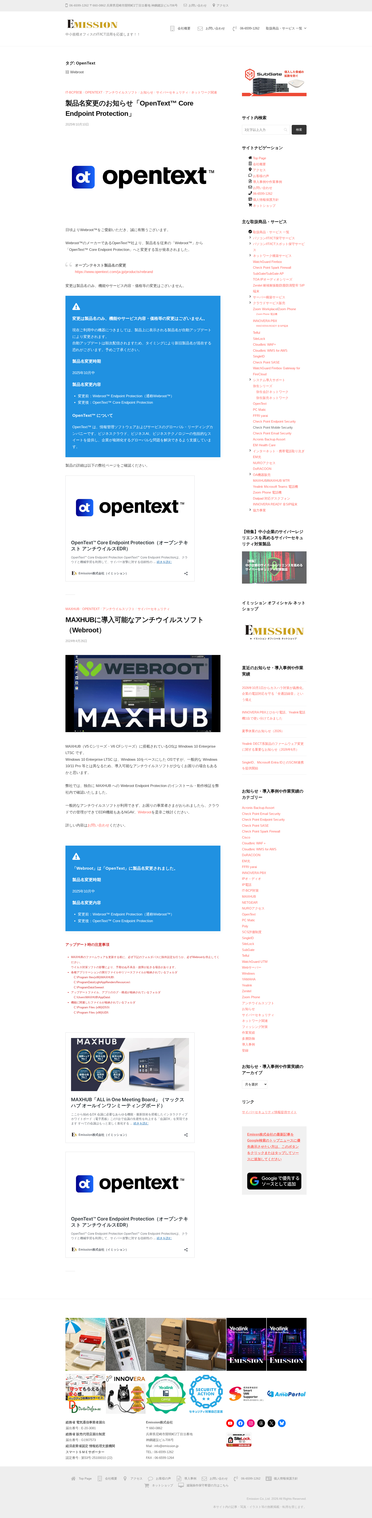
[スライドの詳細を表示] (274, 82)
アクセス (223, 5)
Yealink (247, 985)
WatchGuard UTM (255, 961)
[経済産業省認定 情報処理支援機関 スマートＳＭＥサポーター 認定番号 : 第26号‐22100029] (246, 1394)
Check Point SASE (266, 362)
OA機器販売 (262, 475)
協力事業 (259, 510)
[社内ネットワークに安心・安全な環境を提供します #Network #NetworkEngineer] (126, 1344)
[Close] (361, 1469)
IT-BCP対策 (73, 92)
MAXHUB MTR (279, 480)
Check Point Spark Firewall (272, 267)
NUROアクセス (264, 463)
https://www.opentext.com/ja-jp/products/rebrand (114, 272)
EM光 (257, 457)
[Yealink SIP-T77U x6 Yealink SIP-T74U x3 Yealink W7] (166, 1344)
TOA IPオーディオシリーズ (272, 279)
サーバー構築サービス (269, 297)
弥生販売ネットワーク (272, 398)
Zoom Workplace (265, 309)
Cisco (246, 837)
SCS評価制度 (252, 932)
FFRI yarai (260, 415)
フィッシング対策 (255, 1027)
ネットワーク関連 (204, 92)
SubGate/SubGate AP (268, 273)
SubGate (248, 950)
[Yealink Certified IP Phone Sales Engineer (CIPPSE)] (166, 1394)
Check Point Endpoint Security (274, 421)
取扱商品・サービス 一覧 (284, 28)
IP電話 (246, 884)
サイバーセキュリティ (172, 92)
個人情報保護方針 (266, 199)
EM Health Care (264, 445)
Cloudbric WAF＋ (254, 843)
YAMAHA (249, 979)
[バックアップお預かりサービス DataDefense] (85, 1394)
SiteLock (259, 338)
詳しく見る (322, 1490)
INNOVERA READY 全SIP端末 (272, 326)
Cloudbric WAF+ (264, 344)
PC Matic (259, 409)
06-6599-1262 (249, 28)
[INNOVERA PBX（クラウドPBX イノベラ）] (126, 1394)
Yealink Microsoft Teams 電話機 (275, 486)
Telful (256, 332)
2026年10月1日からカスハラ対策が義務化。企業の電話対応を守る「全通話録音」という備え (274, 693)
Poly (245, 926)
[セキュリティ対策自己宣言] (206, 1394)
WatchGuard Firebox (267, 262)
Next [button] (301, 81)
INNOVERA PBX (265, 321)
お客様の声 (261, 176)
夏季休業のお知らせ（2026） (263, 731)
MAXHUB (72, 609)
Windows (248, 973)
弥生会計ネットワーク (272, 392)
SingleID (259, 356)
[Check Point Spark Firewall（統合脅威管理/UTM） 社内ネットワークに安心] (206, 1344)
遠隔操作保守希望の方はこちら (207, 1485)
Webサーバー (251, 967)
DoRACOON (262, 469)
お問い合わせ (198, 5)
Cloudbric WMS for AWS (270, 350)
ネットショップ (264, 205)
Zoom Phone (287, 309)
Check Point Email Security (272, 433)
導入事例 (248, 1044)
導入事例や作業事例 (267, 182)
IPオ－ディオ (251, 878)
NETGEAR (250, 902)
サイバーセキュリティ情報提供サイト (269, 1112)
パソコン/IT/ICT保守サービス (274, 238)
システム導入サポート (269, 380)
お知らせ (146, 92)
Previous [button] (247, 81)
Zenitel (246, 991)
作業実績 (248, 1032)
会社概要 (184, 28)
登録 (245, 1050)
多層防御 (248, 1038)
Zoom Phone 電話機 (266, 314)
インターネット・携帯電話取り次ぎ (279, 451)
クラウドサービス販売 (269, 303)
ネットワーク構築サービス (272, 256)
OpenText (93, 92)
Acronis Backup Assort (269, 439)
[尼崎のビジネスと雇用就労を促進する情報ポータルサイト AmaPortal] (286, 1394)
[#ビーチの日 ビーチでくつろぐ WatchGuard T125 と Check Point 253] (85, 1344)
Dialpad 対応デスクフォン (271, 498)
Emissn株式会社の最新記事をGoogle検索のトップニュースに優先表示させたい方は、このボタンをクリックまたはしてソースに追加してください (273, 1147)
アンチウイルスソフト (121, 92)
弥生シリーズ (262, 386)
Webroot (144, 812)
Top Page (259, 158)
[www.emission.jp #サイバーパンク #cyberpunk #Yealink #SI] (246, 1344)
